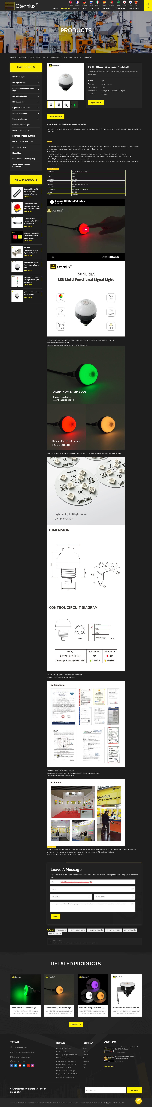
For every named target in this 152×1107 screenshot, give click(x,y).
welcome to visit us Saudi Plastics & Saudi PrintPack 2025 (126, 1048)
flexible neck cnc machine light (66, 1064)
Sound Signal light (19, 113)
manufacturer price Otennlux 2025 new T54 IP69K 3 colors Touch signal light (92, 1008)
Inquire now (95, 103)
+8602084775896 (22, 1047)
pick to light (61, 930)
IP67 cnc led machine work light (67, 1074)
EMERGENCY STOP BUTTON (23, 136)
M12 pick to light (55, 934)
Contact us (133, 8)
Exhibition (120, 8)
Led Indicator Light (19, 96)
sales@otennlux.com (24, 1057)
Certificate (107, 8)
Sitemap (71, 1102)
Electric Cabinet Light (21, 125)
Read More (74, 1024)
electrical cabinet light (63, 1067)
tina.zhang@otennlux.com (26, 1052)
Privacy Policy (84, 1102)
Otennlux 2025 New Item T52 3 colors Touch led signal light (25, 1008)
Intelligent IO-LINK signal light (65, 1061)
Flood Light (16, 153)
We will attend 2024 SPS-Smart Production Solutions (125, 1057)
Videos (76, 8)
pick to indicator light (77, 930)
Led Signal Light (18, 83)
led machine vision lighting (65, 1077)
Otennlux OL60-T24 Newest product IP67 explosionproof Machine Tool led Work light (31, 221)
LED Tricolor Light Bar (21, 130)
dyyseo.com (63, 1102)
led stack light (61, 1051)
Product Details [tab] (56, 117)
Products (65, 8)
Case (84, 1064)
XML (77, 1102)
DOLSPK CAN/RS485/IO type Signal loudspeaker (31, 250)
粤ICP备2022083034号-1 (117, 1102)
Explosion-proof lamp (21, 108)
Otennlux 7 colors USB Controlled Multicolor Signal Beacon (31, 235)
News (84, 1058)
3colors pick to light (96, 930)
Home (55, 8)
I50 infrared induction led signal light (31, 293)
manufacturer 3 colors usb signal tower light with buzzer (31, 279)
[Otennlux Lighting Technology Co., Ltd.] (21, 6)
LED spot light (18, 102)
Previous (7, 995)
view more (28, 197)
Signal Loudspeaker (20, 119)
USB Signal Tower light (63, 1058)
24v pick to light (130, 930)
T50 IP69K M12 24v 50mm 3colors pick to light (76, 882)
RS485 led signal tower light (65, 1071)
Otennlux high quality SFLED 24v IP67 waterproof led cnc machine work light (31, 191)
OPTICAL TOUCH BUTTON (22, 142)
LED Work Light (18, 77)
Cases (84, 8)
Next (144, 995)
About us (94, 8)
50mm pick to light (113, 930)
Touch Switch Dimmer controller (21, 165)
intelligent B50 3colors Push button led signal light (31, 265)
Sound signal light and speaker (66, 1055)
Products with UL (19, 147)
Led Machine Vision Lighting (23, 159)
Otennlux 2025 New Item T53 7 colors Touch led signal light (59, 1008)
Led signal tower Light (63, 1048)
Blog (84, 1067)
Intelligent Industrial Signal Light (32, 57)
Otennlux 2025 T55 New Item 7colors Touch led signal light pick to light (126, 1008)
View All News (108, 1066)
